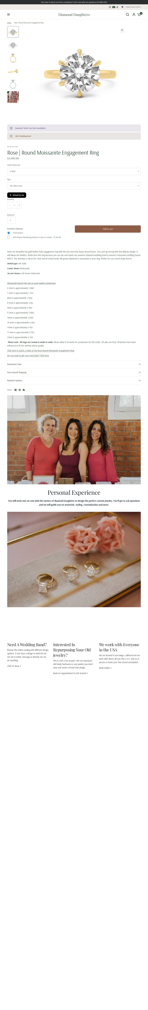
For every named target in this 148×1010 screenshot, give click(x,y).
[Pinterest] (19, 390)
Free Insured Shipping (16, 372)
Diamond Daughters (74, 14)
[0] (138, 14)
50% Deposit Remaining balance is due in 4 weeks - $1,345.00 (37, 237)
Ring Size (10, 215)
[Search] (127, 14)
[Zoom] (122, 30)
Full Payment (18, 233)
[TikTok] (117, 7)
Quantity (10, 199)
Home (9, 23)
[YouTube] (114, 7)
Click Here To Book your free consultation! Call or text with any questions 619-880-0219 (74, 2)
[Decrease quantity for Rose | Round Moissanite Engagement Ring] (9, 205)
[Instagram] (110, 7)
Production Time (14, 364)
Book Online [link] (104, 668)
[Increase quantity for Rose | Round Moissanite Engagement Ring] (19, 205)
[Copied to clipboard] (23, 390)
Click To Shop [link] (13, 666)
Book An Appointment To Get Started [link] (69, 673)
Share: (9, 390)
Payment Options (14, 380)
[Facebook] (15, 390)
